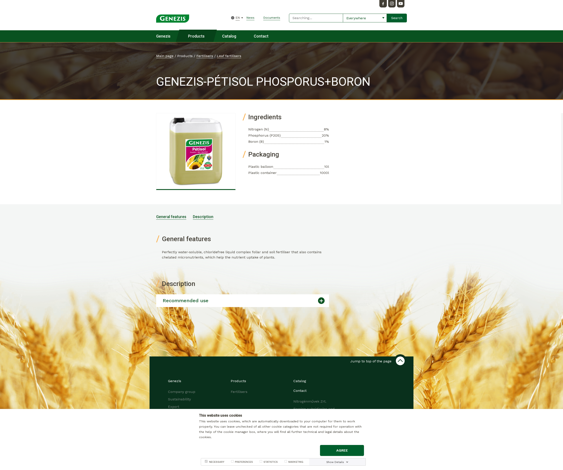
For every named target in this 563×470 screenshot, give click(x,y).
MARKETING (295, 461)
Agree (342, 450)
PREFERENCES (244, 461)
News (250, 17)
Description (203, 216)
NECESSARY (216, 461)
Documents (271, 17)
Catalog (229, 36)
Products (196, 36)
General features (171, 216)
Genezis (163, 36)
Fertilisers (204, 56)
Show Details (335, 462)
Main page (165, 56)
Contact (261, 36)
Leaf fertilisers (229, 56)
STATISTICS (270, 461)
